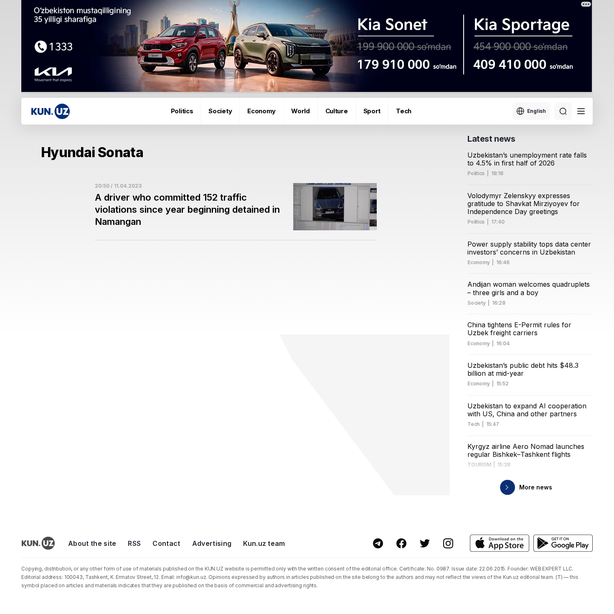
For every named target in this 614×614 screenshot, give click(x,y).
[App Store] (499, 543)
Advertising (212, 543)
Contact (166, 543)
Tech (403, 111)
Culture (336, 111)
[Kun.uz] (50, 111)
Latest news (491, 139)
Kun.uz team (264, 543)
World (300, 111)
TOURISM (479, 465)
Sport (372, 111)
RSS (134, 543)
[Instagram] (448, 543)
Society (220, 111)
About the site (92, 543)
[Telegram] (378, 543)
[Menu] (581, 111)
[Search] (563, 111)
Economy (261, 111)
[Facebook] (401, 543)
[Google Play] (563, 543)
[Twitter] (425, 543)
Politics (182, 111)
